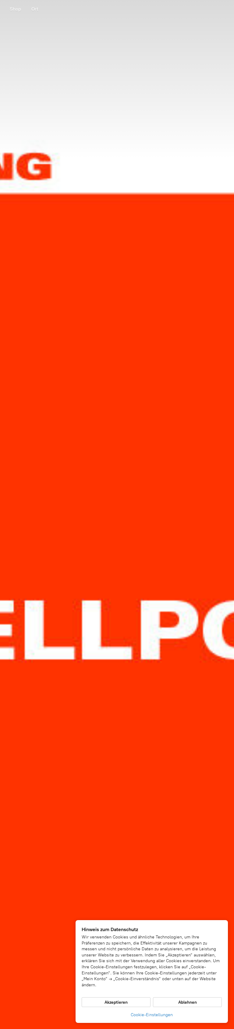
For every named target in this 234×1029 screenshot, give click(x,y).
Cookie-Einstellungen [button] (152, 1014)
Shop (15, 9)
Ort (34, 9)
